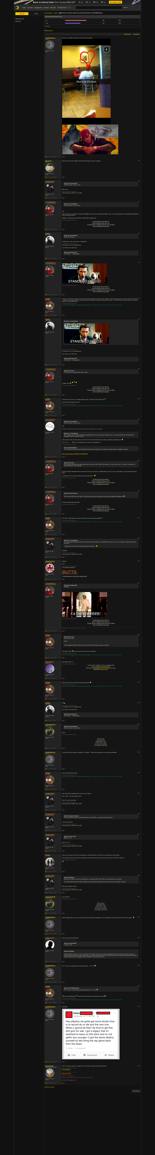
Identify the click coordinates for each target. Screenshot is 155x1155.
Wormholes (48, 161)
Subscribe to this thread (49, 1086)
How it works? (136, 34)
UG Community (48, 13)
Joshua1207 (48, 662)
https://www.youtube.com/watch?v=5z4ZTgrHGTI (75, 454)
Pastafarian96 (49, 181)
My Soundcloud (66, 1069)
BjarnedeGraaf (49, 1066)
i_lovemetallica (49, 202)
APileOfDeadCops (50, 38)
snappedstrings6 (50, 561)
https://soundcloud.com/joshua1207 (101, 666)
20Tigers (47, 855)
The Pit (56, 13)
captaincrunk (49, 938)
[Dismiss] (138, 2)
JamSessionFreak (50, 724)
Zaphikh (47, 233)
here (101, 668)
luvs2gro (47, 298)
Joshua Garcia (49, 419)
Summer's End (104, 669)
